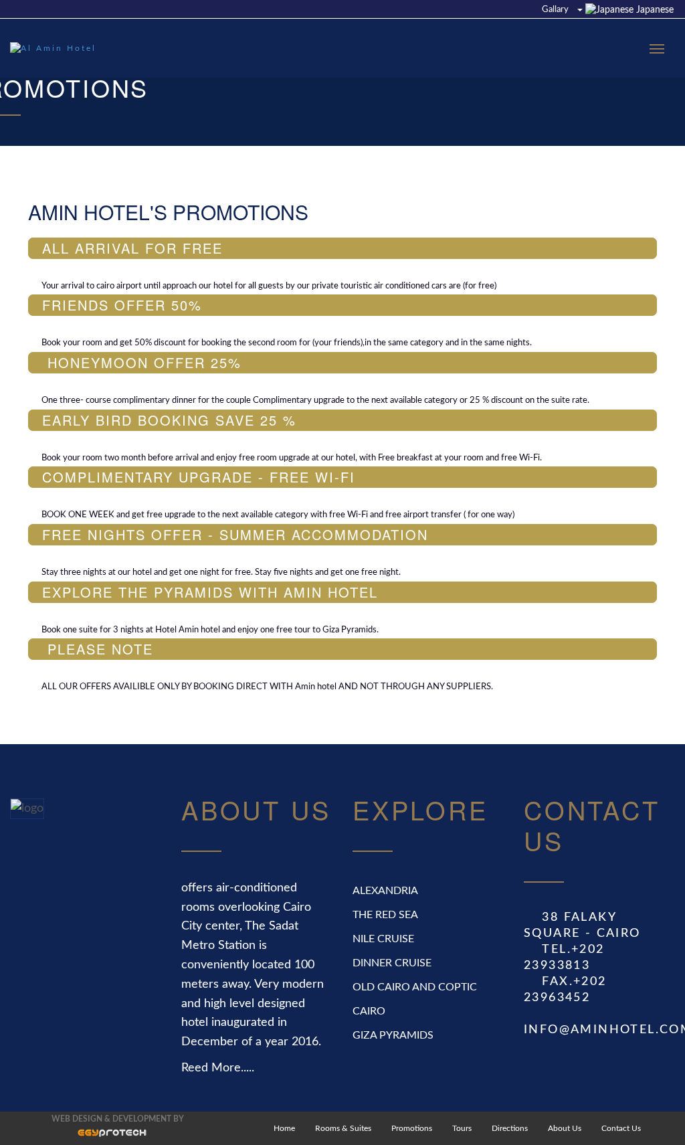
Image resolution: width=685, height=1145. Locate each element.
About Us (564, 1128)
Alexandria (385, 890)
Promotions (411, 1128)
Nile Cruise (383, 939)
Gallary (555, 9)
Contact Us (621, 1128)
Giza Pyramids (393, 1035)
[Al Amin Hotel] (57, 48)
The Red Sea (385, 914)
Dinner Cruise (392, 963)
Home (284, 1128)
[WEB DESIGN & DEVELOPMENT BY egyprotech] (99, 1136)
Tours (462, 1128)
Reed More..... (217, 1068)
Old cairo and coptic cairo (415, 999)
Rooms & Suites (343, 1128)
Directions (510, 1128)
